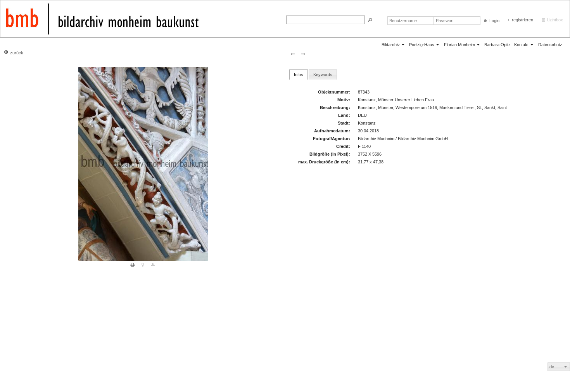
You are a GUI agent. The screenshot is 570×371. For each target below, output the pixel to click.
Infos (298, 74)
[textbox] (325, 20)
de (551, 366)
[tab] (298, 74)
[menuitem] (394, 44)
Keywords (322, 74)
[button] (370, 20)
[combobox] (559, 366)
